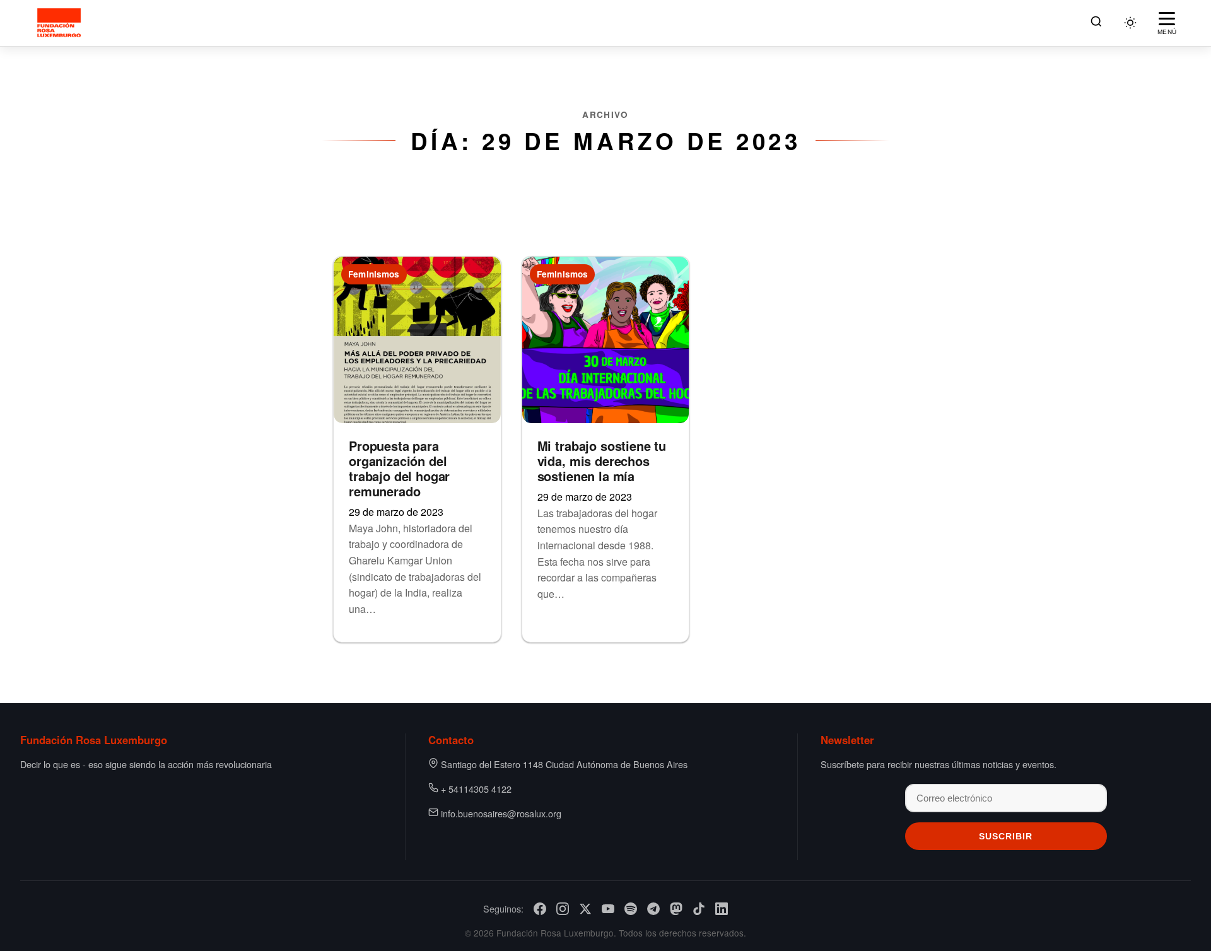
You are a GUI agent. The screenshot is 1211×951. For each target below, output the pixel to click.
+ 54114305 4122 (476, 788)
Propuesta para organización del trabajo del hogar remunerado (399, 468)
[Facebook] (540, 908)
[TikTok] (699, 908)
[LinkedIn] (721, 908)
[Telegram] (653, 908)
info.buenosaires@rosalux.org (501, 813)
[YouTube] (608, 908)
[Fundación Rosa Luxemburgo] (60, 23)
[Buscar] (1096, 23)
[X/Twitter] (585, 908)
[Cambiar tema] (1130, 22)
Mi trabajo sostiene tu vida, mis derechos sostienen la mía (601, 460)
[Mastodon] (676, 908)
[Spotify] (630, 908)
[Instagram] (562, 908)
